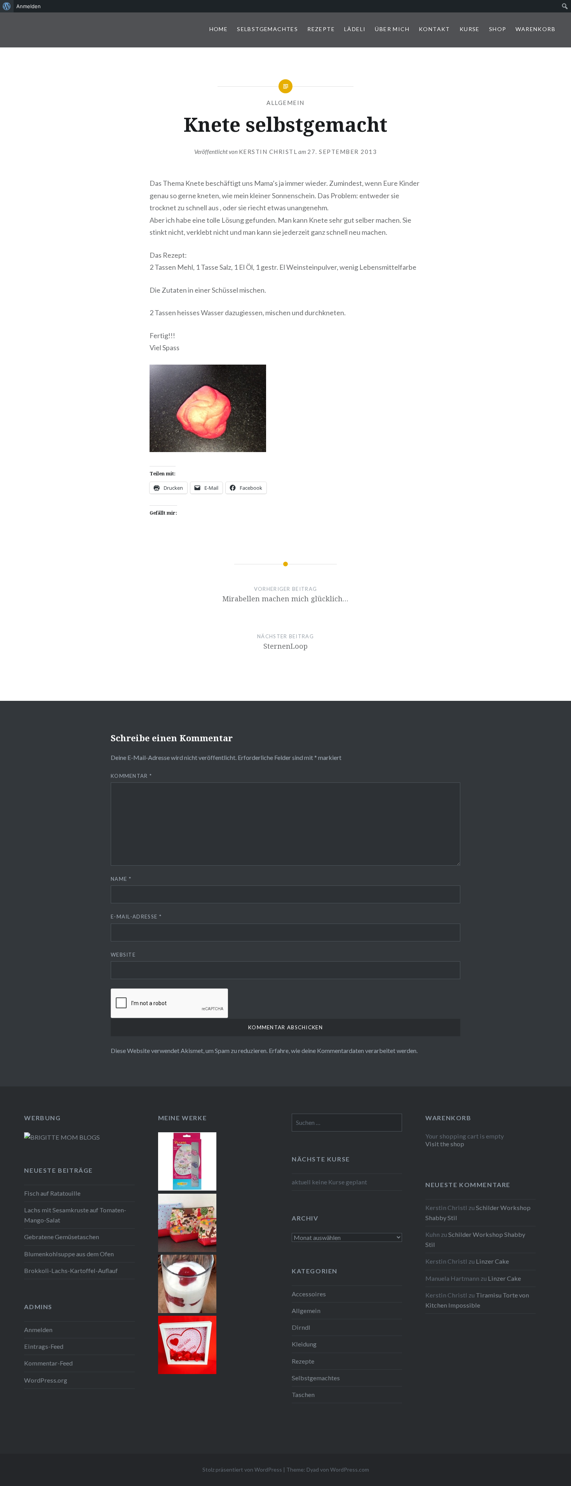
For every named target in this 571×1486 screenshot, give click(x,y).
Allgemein (285, 102)
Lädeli (355, 29)
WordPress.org (45, 1380)
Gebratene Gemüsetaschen (61, 1236)
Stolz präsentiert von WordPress (242, 1469)
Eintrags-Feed (43, 1346)
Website (123, 955)
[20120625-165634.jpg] (187, 1310)
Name (121, 879)
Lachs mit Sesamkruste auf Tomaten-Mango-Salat (75, 1215)
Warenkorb (535, 29)
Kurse (470, 29)
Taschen (303, 1394)
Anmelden (38, 1329)
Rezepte (321, 29)
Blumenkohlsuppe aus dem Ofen (69, 1253)
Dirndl (301, 1327)
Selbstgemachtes (267, 29)
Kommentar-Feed (48, 1363)
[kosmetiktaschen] (187, 1249)
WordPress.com (349, 1469)
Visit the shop (444, 1143)
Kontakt (434, 29)
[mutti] (187, 1371)
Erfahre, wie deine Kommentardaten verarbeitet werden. (343, 1050)
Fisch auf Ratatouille (52, 1193)
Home (218, 29)
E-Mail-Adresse (136, 916)
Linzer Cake (492, 1261)
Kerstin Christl (268, 151)
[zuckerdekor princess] (187, 1188)
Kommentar (131, 776)
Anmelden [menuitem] (28, 6)
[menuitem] (7, 6)
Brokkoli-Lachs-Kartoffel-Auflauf (71, 1270)
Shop (498, 29)
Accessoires (309, 1293)
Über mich (392, 29)
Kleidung (304, 1344)
